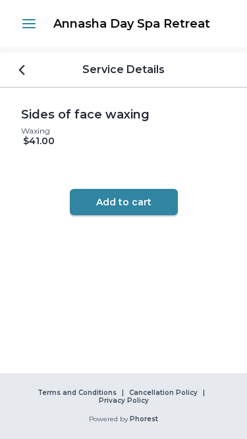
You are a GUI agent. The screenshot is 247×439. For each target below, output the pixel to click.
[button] (29, 23)
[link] (131, 24)
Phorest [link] (144, 419)
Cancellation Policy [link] (163, 393)
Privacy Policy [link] (124, 401)
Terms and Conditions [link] (77, 393)
